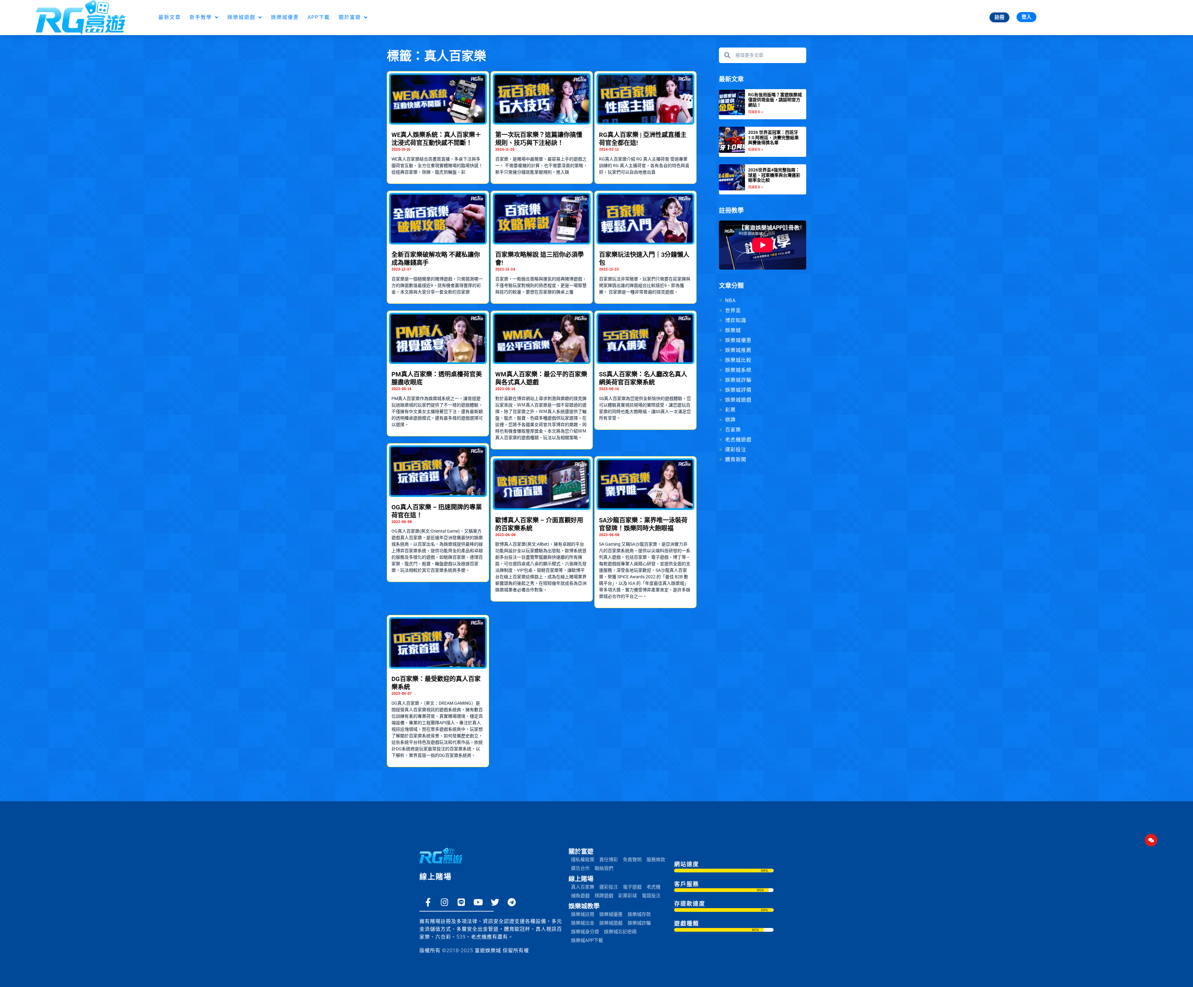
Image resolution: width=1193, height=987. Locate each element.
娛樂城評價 (738, 390)
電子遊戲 (632, 887)
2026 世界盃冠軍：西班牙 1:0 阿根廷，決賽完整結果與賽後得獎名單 (773, 137)
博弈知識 (735, 320)
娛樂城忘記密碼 (620, 932)
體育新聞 (735, 459)
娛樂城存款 (639, 914)
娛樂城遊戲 (241, 17)
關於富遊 (350, 17)
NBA (730, 300)
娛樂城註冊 (582, 914)
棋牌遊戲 (604, 895)
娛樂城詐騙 (738, 380)
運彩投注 (735, 450)
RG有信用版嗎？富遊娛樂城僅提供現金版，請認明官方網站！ (775, 100)
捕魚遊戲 (580, 895)
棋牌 (730, 420)
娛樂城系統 (738, 370)
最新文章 (169, 17)
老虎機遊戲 (738, 440)
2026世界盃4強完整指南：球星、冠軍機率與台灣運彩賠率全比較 (774, 175)
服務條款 (656, 859)
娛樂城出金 (582, 923)
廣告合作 (580, 868)
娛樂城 (733, 330)
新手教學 (201, 17)
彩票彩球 (627, 895)
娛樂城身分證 (585, 932)
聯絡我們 (604, 868)
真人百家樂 (582, 887)
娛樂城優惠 (285, 17)
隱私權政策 (582, 859)
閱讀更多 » (755, 112)
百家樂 (733, 430)
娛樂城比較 (738, 360)
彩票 (730, 410)
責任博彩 (608, 859)
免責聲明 (632, 859)
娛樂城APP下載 (587, 940)
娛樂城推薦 (738, 350)
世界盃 (733, 310)
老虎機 (653, 887)
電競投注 (651, 895)
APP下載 (319, 17)
